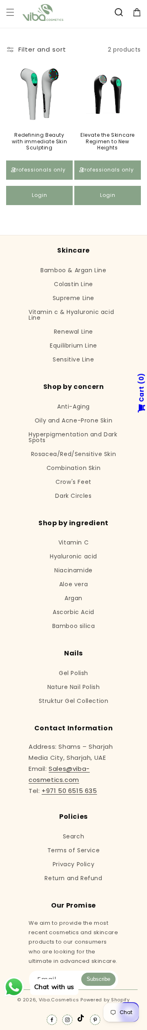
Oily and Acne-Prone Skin (73, 420)
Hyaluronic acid (73, 556)
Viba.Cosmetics (59, 999)
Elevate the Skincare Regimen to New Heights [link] (107, 141)
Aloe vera (73, 584)
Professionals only (39, 169)
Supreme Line (73, 298)
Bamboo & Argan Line (73, 270)
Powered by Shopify (105, 999)
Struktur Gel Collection (74, 701)
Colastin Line (73, 284)
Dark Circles (73, 496)
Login (39, 195)
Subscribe (98, 979)
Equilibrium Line (73, 345)
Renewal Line (73, 332)
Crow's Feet (73, 482)
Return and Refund (73, 878)
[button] (10, 12)
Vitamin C (73, 542)
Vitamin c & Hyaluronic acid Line (71, 315)
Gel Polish (73, 673)
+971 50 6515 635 (69, 790)
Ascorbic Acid (73, 612)
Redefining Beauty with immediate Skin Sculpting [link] (39, 141)
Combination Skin (74, 468)
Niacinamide (73, 570)
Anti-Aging (73, 406)
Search (74, 836)
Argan (73, 598)
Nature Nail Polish (73, 687)
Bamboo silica (73, 626)
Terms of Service (73, 850)
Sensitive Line (73, 359)
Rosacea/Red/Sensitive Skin (73, 454)
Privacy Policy (73, 864)
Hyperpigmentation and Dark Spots (73, 437)
